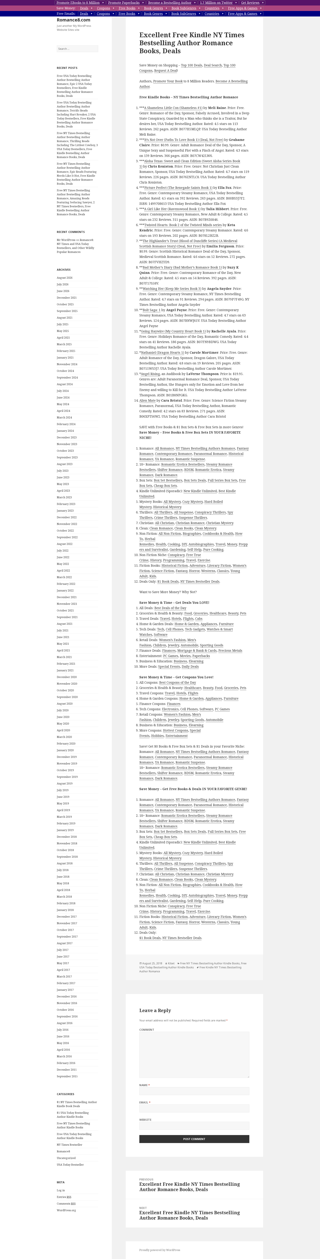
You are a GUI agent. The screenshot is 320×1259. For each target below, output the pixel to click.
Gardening (178, 549)
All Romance (164, 448)
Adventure (198, 565)
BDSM (189, 470)
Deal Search (213, 65)
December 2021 (67, 597)
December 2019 (67, 757)
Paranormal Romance (210, 454)
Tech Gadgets (195, 629)
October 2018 (65, 850)
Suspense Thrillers (193, 517)
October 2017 (65, 930)
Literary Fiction (219, 565)
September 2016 (67, 1016)
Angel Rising (150, 374)
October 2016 (65, 1010)
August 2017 (64, 943)
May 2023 (63, 484)
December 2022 (67, 517)
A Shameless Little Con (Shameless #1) (173, 108)
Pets (243, 613)
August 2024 (64, 384)
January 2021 (65, 670)
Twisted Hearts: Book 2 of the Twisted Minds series (183, 225)
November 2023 (67, 444)
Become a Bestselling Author (170, 2)
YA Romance (164, 459)
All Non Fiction (169, 533)
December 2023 (67, 437)
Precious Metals (230, 650)
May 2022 (63, 564)
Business (180, 661)
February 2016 (66, 1063)
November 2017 (67, 923)
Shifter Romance (169, 470)
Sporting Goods (211, 645)
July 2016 (62, 1030)
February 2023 (66, 504)
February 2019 (66, 823)
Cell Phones (174, 629)
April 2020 (63, 730)
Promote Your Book (168, 81)
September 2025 (67, 311)
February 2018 (66, 903)
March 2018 (64, 896)
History (155, 560)
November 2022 (67, 524)
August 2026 (64, 278)
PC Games (170, 656)
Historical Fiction (175, 565)
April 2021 (63, 650)
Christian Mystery (219, 523)
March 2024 (64, 417)
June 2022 (63, 557)
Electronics (170, 709)
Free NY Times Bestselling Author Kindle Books (210, 963)
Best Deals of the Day (170, 608)
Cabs (198, 618)
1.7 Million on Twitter (216, 2)
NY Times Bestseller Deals (200, 581)
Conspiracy (176, 555)
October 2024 (65, 371)
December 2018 (67, 837)
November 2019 (67, 763)
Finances (169, 650)
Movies (185, 656)
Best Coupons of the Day (177, 682)
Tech (160, 629)
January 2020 (65, 750)
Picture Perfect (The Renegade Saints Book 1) (178, 188)
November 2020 (67, 683)
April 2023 (63, 490)
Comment (146, 1030)
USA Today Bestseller (70, 1164)
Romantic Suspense (190, 459)
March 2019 (64, 817)
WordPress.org (66, 1210)
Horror (194, 571)
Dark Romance (166, 475)
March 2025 (64, 344)
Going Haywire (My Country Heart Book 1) (173, 331)
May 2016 (63, 1043)
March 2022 (64, 577)
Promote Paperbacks (124, 2)
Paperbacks (201, 656)
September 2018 (67, 857)
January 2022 (65, 590)
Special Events (169, 666)
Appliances (208, 624)
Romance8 (63, 1151)
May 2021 (63, 644)
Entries (64, 1197)
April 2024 (63, 411)
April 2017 (63, 970)
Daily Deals (190, 666)
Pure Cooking (213, 549)
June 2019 (63, 797)
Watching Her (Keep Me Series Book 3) (172, 289)
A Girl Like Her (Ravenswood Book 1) (172, 209)
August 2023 (64, 464)
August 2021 (64, 624)
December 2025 (67, 297)
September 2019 (67, 777)
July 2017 (62, 950)
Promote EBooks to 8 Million (78, 2)
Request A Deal (165, 70)
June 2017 (63, 956)
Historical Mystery (167, 507)
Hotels (176, 618)
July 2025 (62, 324)
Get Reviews (250, 2)
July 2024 (62, 391)
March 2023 (64, 497)
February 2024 (66, 424)
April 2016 (63, 1050)
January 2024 (65, 431)
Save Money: (66, 8)
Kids (152, 576)
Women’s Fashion (172, 640)
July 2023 (62, 471)
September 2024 (67, 377)
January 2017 (65, 990)
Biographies (192, 533)
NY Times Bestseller (69, 1145)
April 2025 (63, 337)
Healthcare (218, 613)
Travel (220, 544)
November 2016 (67, 1003)
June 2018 (63, 876)
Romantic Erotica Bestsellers (182, 464)
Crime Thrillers (165, 517)
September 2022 (67, 537)
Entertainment (177, 736)
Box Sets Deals (195, 480)
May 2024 (63, 404)
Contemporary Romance (173, 454)
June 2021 (63, 637)
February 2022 (66, 584)
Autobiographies (201, 544)
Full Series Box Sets (222, 480)
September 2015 (67, 1076)
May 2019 (63, 803)
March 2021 (64, 657)
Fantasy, (182, 571)
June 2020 (63, 717)
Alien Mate (147, 400)
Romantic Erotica (208, 470)
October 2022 (65, 530)
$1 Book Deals (168, 581)
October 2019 (65, 770)
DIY (184, 544)
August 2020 (64, 703)
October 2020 (65, 690)
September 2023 (67, 457)
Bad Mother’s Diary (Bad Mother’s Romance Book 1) (182, 267)
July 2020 (62, 710)
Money (232, 544)
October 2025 (65, 304)
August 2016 (64, 1023)
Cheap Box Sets (165, 486)
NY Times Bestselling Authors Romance (205, 448)
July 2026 (62, 284)
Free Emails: (66, 13)
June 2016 (63, 1036)
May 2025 (63, 331)
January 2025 (65, 357)
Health (161, 544)
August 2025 (64, 317)
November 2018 (67, 843)
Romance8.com (73, 20)
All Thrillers (163, 512)
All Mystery (172, 501)
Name (144, 1085)
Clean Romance (161, 528)
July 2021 (62, 630)
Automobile (189, 645)
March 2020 (64, 737)
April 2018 (63, 890)
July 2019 (62, 790)
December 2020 (67, 677)
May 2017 (63, 963)
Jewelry (173, 645)
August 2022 (64, 544)
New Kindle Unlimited (200, 491)
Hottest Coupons (175, 730)
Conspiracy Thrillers (210, 512)
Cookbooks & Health (218, 533)
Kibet (171, 963)
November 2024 (67, 364)
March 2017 (64, 976)
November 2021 (67, 604)
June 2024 (63, 397)
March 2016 (64, 1056)
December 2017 (67, 916)
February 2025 (66, 351)
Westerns (208, 571)
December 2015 (67, 1069)
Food (188, 613)
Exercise (204, 560)
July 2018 (62, 870)
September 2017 (67, 936)
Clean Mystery (205, 528)
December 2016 (67, 996)
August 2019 (64, 783)
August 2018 (64, 863)
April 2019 (63, 810)
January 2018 (65, 910)
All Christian (164, 523)
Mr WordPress (66, 240)
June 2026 (63, 291)
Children (159, 645)
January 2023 (65, 510)
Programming (173, 560)
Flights (188, 618)
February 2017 (66, 983)
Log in (61, 1190)
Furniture (226, 624)
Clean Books (183, 528)
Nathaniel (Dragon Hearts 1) (162, 352)
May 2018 (63, 883)
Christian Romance (190, 523)
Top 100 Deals (191, 65)
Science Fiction (163, 571)
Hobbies (157, 736)
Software (161, 634)
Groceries (201, 613)
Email (144, 1102)
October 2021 (65, 610)
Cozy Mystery (192, 501)
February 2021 (66, 664)
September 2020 (67, 697)
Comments (66, 1203)
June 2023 (63, 477)
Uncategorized (66, 1158)
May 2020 (63, 723)
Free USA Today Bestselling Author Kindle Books (192, 965)
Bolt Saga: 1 (151, 310)
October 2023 (65, 451)
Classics (223, 571)
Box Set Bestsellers (168, 480)
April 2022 (63, 570)
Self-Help (194, 549)
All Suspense (183, 512)
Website (145, 1120)
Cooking (174, 544)
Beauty (233, 613)
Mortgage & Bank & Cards (197, 650)
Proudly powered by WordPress (159, 1250)
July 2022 (62, 550)
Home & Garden (186, 624)
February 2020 (66, 743)
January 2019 (65, 830)
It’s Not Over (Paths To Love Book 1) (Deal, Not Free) (183, 140)
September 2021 (67, 617)
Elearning (196, 661)
